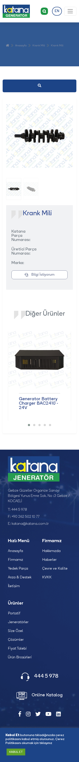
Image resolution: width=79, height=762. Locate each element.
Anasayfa (21, 45)
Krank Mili (38, 45)
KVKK (47, 577)
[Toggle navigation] (70, 11)
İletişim (14, 586)
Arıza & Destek (19, 577)
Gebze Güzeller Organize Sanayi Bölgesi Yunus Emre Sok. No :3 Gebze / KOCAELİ (39, 496)
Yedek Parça (18, 568)
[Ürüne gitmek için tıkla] (39, 359)
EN (57, 11)
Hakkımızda (51, 551)
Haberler (49, 560)
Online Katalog (47, 695)
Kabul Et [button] (16, 752)
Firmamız (15, 560)
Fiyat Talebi (17, 648)
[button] (29, 425)
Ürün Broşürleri (20, 657)
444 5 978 (19, 510)
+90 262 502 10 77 (26, 517)
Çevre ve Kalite (55, 568)
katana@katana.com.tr (30, 524)
